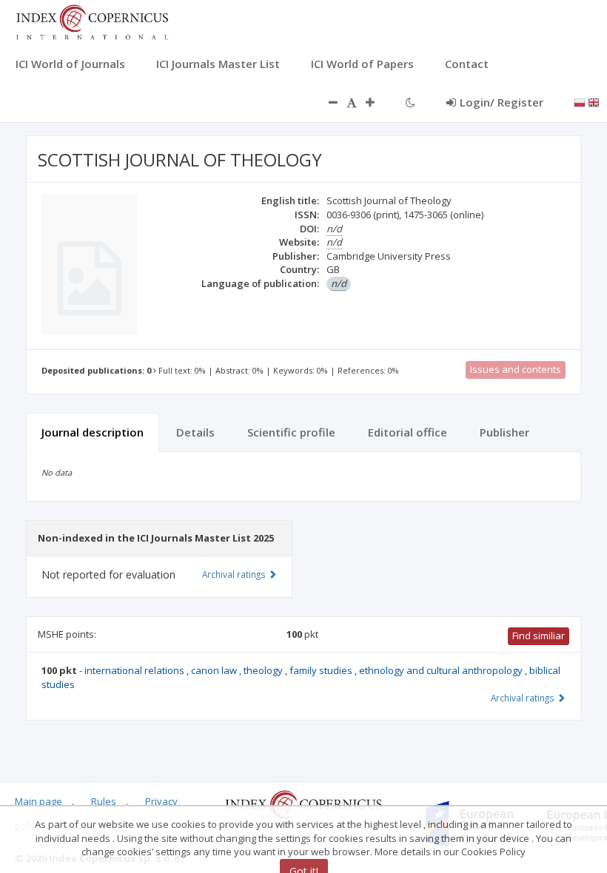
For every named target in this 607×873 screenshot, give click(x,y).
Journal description (92, 432)
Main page (38, 801)
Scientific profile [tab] (291, 432)
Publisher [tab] (504, 432)
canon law (215, 670)
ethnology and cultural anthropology (442, 670)
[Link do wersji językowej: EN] (594, 101)
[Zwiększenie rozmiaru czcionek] (377, 102)
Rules (103, 801)
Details (195, 432)
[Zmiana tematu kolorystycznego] (410, 102)
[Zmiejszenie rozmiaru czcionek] (325, 102)
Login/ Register (501, 102)
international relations (135, 670)
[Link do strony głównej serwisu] (92, 20)
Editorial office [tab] (407, 432)
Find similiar (538, 635)
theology (264, 670)
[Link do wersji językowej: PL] (580, 101)
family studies (322, 670)
